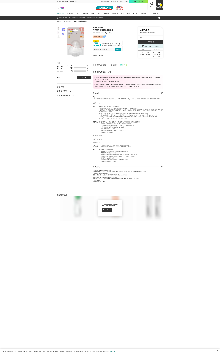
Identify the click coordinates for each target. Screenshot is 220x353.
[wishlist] (106, 32)
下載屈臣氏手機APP (104, 1)
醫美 (92, 13)
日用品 (135, 13)
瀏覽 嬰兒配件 (62, 91)
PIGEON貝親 (98, 27)
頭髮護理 (115, 13)
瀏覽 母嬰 (60, 87)
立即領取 (118, 49)
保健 (78, 13)
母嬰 (122, 13)
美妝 (99, 13)
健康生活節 (60, 13)
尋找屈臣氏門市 (114, 1)
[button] (159, 5)
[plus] (160, 38)
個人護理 (106, 13)
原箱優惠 (143, 13)
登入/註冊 (106, 210)
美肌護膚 (85, 13)
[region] (110, 351)
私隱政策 (112, 351)
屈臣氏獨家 (69, 13)
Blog (121, 1)
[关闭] (217, 351)
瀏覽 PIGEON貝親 (64, 95)
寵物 (128, 13)
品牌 (154, 13)
